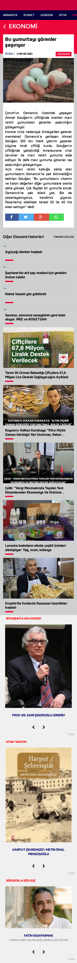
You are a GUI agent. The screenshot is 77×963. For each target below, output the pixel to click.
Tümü (71, 734)
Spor (63, 15)
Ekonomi (63, 54)
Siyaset (28, 15)
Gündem (46, 15)
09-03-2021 (26, 53)
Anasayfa (10, 15)
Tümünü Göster (63, 236)
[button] (33, 727)
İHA (11, 53)
